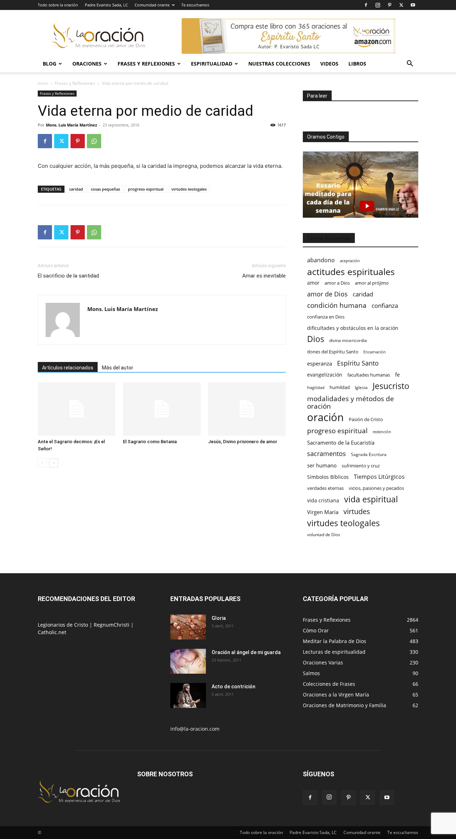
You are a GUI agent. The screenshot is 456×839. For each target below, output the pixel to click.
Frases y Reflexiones (146, 63)
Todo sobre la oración (58, 4)
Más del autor (117, 368)
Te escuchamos (195, 4)
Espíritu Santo (358, 363)
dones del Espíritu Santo (332, 351)
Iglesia (361, 387)
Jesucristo (391, 386)
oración (325, 417)
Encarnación (374, 351)
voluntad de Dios (323, 535)
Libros (357, 63)
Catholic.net (52, 632)
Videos (329, 63)
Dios (315, 339)
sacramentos (326, 453)
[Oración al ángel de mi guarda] (188, 661)
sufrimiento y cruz (361, 465)
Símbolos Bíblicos (328, 476)
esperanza (319, 363)
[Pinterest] (389, 5)
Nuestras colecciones (279, 63)
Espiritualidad (211, 63)
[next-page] (53, 463)
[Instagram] (377, 5)
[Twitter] (401, 5)
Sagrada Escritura (369, 454)
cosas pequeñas (105, 189)
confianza (385, 305)
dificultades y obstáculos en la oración (352, 328)
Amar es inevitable (264, 276)
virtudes (356, 511)
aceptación (350, 260)
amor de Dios (327, 294)
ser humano (322, 465)
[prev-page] (42, 463)
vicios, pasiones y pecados (376, 488)
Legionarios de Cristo (63, 624)
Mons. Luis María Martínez (71, 125)
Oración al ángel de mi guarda (246, 652)
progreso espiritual (146, 189)
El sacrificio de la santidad (68, 276)
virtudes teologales (189, 189)
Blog (49, 63)
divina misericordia (348, 340)
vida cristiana (323, 500)
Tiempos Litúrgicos (379, 477)
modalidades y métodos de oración (350, 402)
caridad (76, 189)
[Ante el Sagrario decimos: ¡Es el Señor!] (76, 409)
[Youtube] (413, 5)
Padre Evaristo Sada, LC (106, 4)
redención (382, 431)
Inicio (43, 83)
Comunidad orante (152, 4)
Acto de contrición (233, 686)
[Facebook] (366, 5)
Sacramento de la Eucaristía (340, 442)
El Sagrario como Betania (150, 441)
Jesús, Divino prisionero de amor (242, 441)
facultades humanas (368, 375)
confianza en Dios (325, 317)
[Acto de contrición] (188, 695)
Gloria (219, 618)
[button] (409, 64)
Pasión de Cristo (366, 419)
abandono (321, 260)
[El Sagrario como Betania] (162, 409)
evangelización (324, 374)
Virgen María (322, 512)
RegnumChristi (112, 624)
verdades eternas (325, 488)
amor (313, 282)
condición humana (337, 305)
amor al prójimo (372, 283)
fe (397, 374)
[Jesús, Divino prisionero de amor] (247, 409)
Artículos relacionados (67, 368)
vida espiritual (371, 499)
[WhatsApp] (94, 141)
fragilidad (316, 387)
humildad (340, 387)
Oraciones (87, 63)
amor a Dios (337, 283)
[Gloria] (188, 627)
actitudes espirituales (351, 271)
